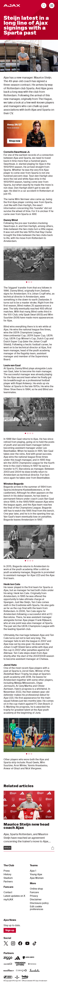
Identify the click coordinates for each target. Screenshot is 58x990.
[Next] (47, 263)
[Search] (43, 5)
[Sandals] (34, 970)
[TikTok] (34, 943)
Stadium (8, 878)
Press (7, 870)
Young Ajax (36, 874)
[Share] (52, 848)
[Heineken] (17, 977)
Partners (8, 881)
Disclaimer (36, 899)
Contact (8, 892)
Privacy (34, 895)
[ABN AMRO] (28, 958)
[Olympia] (8, 964)
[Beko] (25, 977)
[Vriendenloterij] (20, 964)
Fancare (34, 892)
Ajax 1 (33, 870)
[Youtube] (27, 943)
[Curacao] (21, 970)
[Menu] (51, 5)
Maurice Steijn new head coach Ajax (26, 826)
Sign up (9, 930)
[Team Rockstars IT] (9, 971)
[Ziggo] (8, 958)
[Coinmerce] (32, 964)
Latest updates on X (14, 895)
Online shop (36, 888)
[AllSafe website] (8, 977)
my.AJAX (8, 899)
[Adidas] (17, 958)
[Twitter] (6, 943)
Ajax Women (37, 878)
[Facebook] (20, 943)
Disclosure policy (39, 903)
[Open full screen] (52, 68)
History (7, 874)
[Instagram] (13, 943)
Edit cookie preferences (36, 908)
